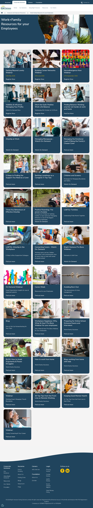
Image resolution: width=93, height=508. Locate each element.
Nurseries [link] (21, 466)
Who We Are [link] (36, 469)
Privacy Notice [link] (48, 470)
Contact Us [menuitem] (86, 2)
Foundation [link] (36, 474)
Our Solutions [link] (6, 472)
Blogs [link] (19, 480)
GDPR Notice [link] (48, 480)
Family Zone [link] (21, 477)
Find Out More (69, 113)
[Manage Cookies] (3, 505)
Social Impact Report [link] (48, 485)
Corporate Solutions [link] (7, 467)
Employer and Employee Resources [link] (16, 13)
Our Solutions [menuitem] (23, 8)
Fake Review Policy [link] (50, 491)
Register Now (10, 79)
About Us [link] (20, 474)
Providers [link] (6, 487)
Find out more (68, 150)
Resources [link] (7, 481)
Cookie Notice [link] (48, 475)
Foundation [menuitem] (39, 2)
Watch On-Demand (12, 150)
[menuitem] (15, 8)
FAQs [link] (19, 487)
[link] (6, 7)
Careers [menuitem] (30, 2)
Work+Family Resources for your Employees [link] (41, 13)
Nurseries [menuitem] (7, 2)
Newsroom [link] (21, 484)
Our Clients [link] (7, 484)
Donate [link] (34, 480)
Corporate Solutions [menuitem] (19, 2)
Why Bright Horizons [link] (7, 477)
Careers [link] (34, 466)
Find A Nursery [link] (20, 470)
